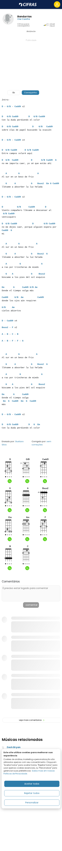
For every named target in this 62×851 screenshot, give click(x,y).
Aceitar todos (31, 783)
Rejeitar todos (31, 793)
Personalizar (31, 802)
